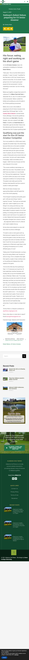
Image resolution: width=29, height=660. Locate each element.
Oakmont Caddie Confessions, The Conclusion (16, 388)
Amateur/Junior (12, 9)
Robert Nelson (6, 344)
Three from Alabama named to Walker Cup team (16, 378)
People (18, 9)
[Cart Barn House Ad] (14, 334)
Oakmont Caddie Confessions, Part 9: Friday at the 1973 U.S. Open (18, 511)
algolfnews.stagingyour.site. (10, 311)
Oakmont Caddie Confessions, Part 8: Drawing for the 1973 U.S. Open (19, 525)
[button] (4, 28)
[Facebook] (13, 478)
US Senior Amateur (16, 344)
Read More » (11, 372)
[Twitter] (16, 478)
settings (16, 654)
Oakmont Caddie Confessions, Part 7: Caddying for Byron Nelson (18, 538)
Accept (4, 657)
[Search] (24, 356)
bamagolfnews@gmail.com (13, 316)
